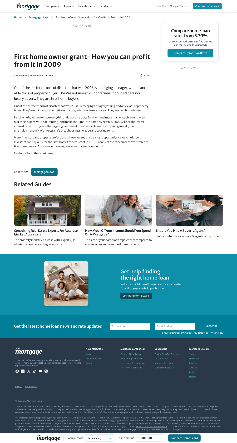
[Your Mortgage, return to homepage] (27, 6)
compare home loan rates (190, 53)
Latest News (161, 6)
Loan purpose (75, 438)
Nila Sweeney (20, 75)
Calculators (85, 6)
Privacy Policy (216, 332)
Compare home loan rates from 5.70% (190, 33)
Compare (51, 6)
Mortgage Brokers (179, 6)
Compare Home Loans (207, 6)
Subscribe (211, 325)
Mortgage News (39, 17)
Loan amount (126, 438)
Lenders (104, 6)
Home (18, 17)
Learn (67, 6)
